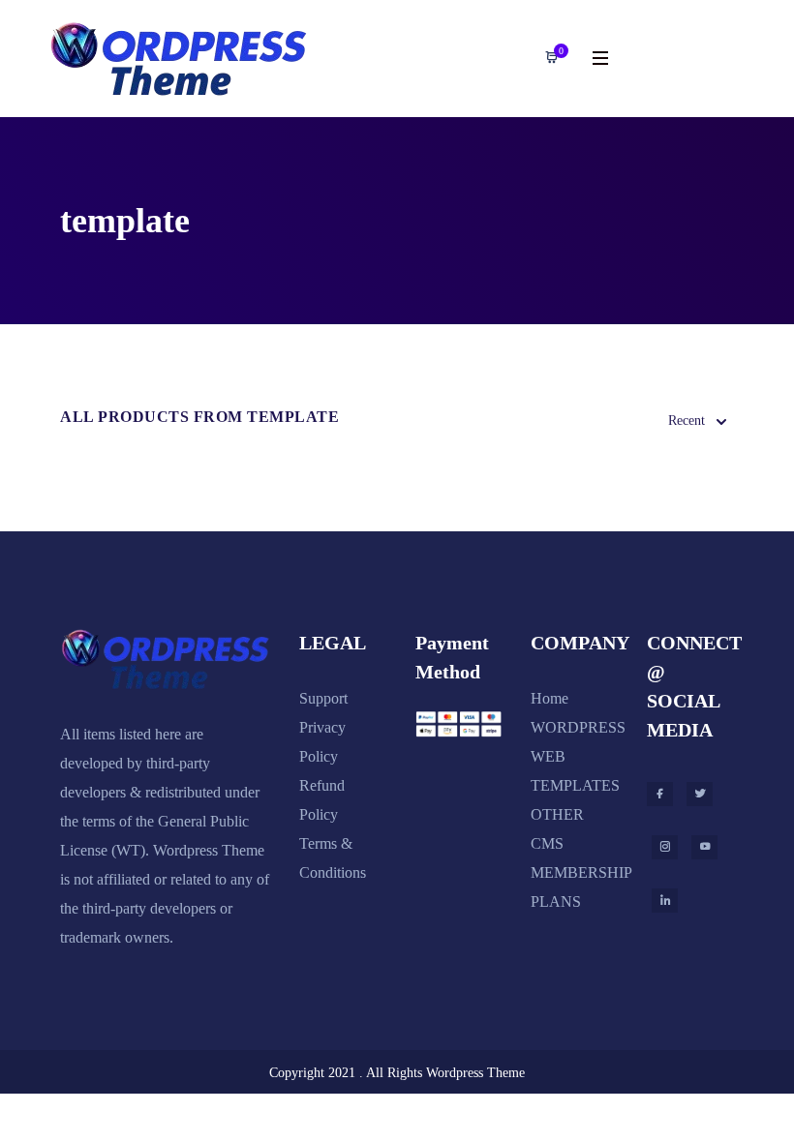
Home (549, 698)
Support (323, 698)
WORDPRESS (578, 727)
